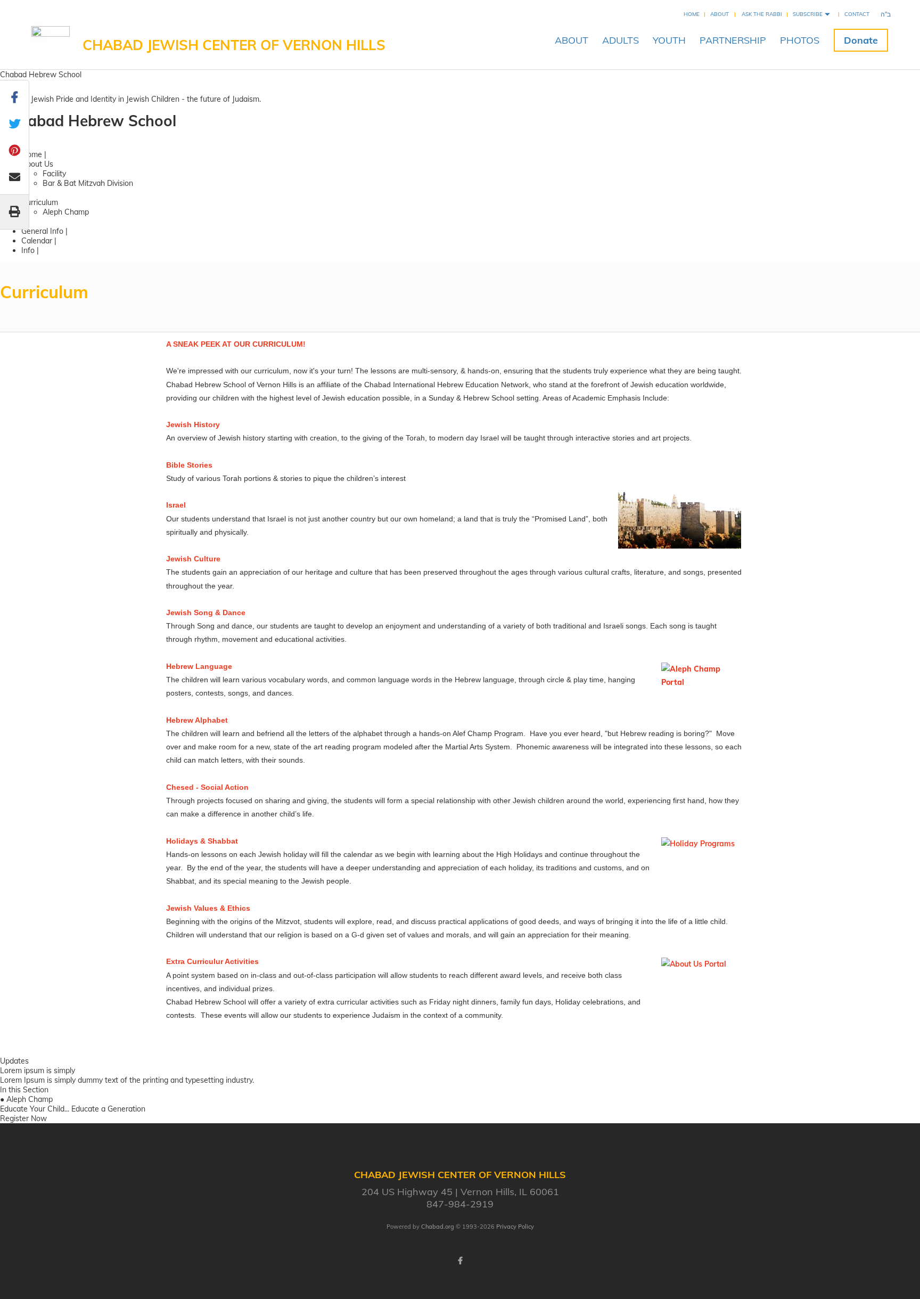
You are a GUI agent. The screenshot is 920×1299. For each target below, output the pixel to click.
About (719, 14)
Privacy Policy (515, 1226)
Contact (856, 14)
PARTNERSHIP (733, 40)
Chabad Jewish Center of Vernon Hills (234, 45)
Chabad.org (437, 1226)
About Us (37, 164)
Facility (54, 173)
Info (28, 250)
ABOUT (571, 40)
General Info (42, 231)
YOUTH (669, 40)
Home (692, 14)
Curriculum (39, 202)
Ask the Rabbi (762, 14)
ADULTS (620, 40)
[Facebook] (460, 1261)
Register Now (23, 1118)
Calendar (37, 241)
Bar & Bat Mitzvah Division (88, 183)
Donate (861, 40)
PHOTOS (799, 40)
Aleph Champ (66, 212)
